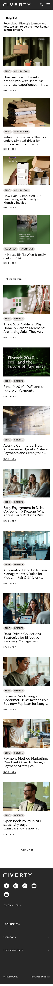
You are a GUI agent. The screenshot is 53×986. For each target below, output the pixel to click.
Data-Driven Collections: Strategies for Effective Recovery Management (22, 637)
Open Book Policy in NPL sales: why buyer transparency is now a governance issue (22, 824)
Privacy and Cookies (40, 977)
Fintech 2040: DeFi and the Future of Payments (24, 388)
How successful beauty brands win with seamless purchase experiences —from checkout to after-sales (26, 81)
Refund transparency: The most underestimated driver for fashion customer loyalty (25, 141)
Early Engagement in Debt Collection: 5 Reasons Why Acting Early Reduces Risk (23, 511)
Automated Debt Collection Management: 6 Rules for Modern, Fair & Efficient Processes (25, 574)
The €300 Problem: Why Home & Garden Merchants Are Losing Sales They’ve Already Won (24, 328)
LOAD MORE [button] (26, 850)
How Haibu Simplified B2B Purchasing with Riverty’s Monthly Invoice (22, 199)
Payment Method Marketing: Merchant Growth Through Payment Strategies (25, 762)
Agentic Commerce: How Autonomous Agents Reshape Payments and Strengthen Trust (26, 449)
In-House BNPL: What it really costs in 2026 (24, 256)
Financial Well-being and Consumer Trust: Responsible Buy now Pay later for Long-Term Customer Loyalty (25, 700)
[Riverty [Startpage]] (17, 5)
